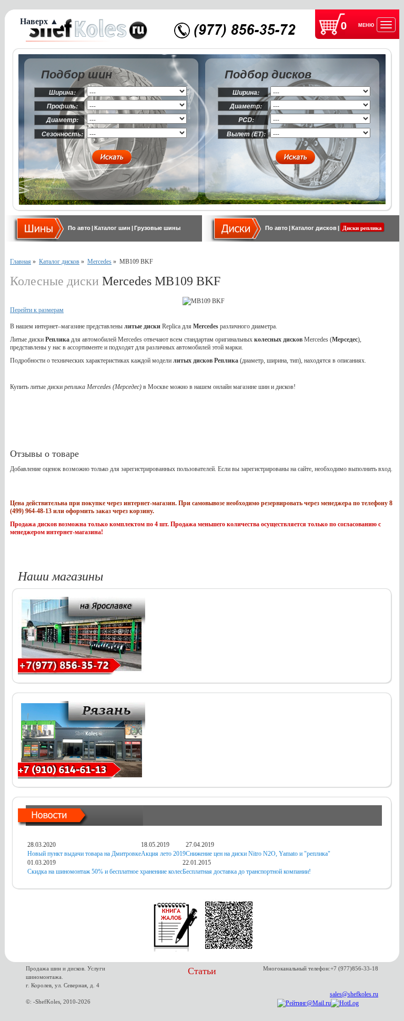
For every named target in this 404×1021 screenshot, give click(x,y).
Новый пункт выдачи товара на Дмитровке (84, 853)
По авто (79, 228)
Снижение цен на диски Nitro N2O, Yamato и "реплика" (258, 853)
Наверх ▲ (39, 21)
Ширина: (62, 92)
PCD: (246, 119)
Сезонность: (62, 133)
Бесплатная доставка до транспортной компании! (247, 871)
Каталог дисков (314, 228)
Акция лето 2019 (163, 853)
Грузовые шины (157, 228)
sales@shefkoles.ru (354, 994)
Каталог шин (112, 228)
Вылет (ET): (246, 133)
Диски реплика (362, 228)
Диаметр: (62, 119)
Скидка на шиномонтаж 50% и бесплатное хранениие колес (105, 871)
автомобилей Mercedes (112, 339)
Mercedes (99, 261)
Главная (20, 261)
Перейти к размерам (37, 310)
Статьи (202, 971)
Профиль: (62, 106)
